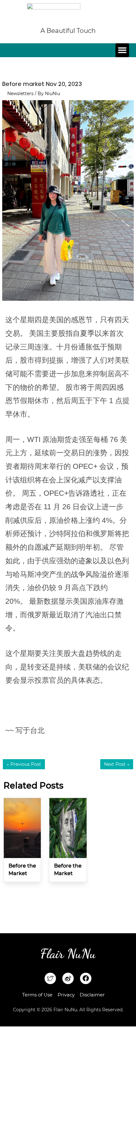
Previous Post (24, 764)
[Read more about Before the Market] (22, 827)
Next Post (116, 764)
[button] (122, 50)
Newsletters (20, 93)
